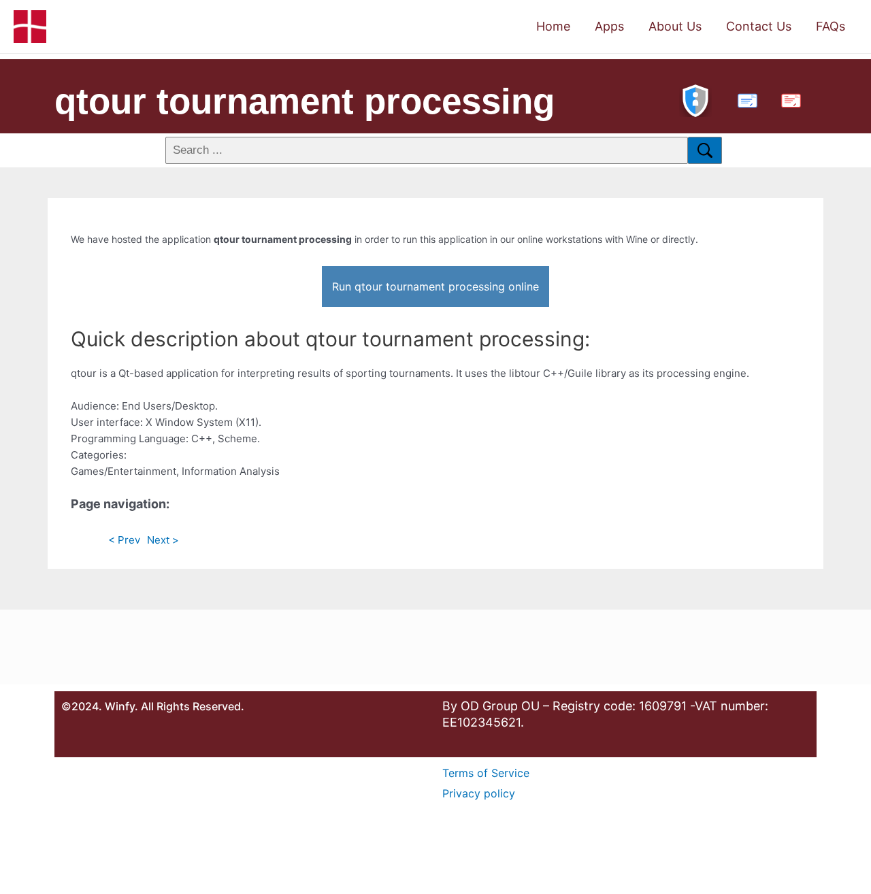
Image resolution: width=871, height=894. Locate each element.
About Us (675, 26)
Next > (163, 539)
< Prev (124, 539)
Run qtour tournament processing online (435, 286)
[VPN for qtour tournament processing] (695, 99)
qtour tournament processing (304, 101)
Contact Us (758, 26)
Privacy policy (478, 793)
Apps (609, 26)
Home (553, 26)
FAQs (830, 26)
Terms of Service (485, 773)
